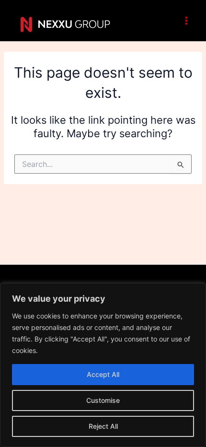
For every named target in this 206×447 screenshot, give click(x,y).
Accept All (103, 374)
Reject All (103, 426)
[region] (103, 365)
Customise (103, 400)
